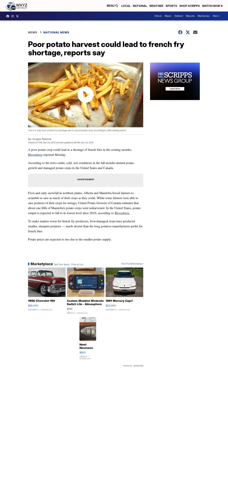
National (140, 6)
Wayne (168, 16)
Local (126, 6)
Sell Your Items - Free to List (68, 264)
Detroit (158, 16)
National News (56, 32)
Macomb (190, 16)
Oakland (178, 16)
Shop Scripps (189, 6)
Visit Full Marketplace (132, 264)
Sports (171, 6)
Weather (156, 6)
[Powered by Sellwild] (138, 366)
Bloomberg (35, 154)
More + (216, 16)
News (32, 32)
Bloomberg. (122, 213)
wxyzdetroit (8, 16)
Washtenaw (203, 16)
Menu (111, 5)
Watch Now (211, 6)
